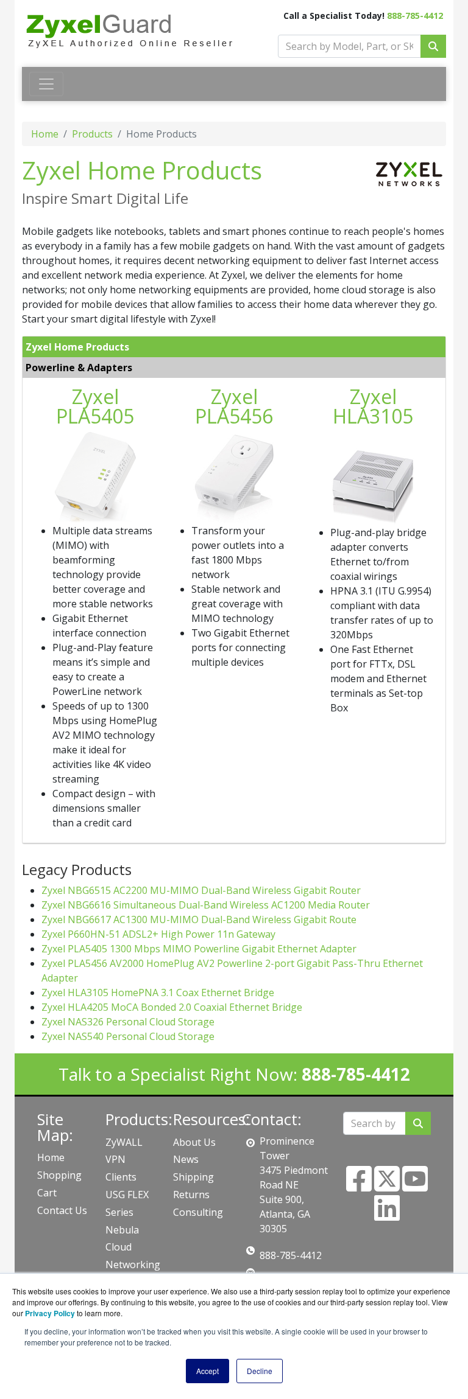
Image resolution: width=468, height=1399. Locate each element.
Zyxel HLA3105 (373, 406)
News (186, 1159)
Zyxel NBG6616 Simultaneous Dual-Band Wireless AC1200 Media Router (205, 905)
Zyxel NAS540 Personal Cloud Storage (127, 1036)
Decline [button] (259, 1371)
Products (92, 134)
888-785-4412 (415, 15)
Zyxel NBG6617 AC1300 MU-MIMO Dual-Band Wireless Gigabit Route (198, 919)
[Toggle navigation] (46, 84)
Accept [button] (207, 1371)
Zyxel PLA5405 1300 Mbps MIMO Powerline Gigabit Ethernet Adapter (198, 948)
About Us (194, 1142)
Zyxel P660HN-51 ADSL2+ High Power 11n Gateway (158, 934)
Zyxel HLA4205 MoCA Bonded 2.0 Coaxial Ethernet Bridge (171, 1007)
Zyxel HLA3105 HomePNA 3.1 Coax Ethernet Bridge (157, 992)
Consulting (198, 1212)
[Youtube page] (415, 1186)
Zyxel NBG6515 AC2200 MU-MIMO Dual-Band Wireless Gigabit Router (201, 890)
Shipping (193, 1177)
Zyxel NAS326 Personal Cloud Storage (127, 1021)
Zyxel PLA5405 (95, 406)
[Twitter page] (387, 1186)
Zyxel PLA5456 (234, 406)
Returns (191, 1194)
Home (44, 134)
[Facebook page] (359, 1186)
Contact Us (62, 1210)
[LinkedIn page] (387, 1215)
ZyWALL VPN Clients (124, 1160)
